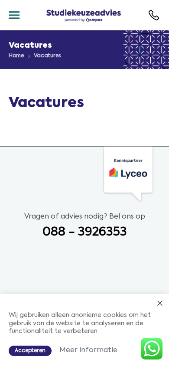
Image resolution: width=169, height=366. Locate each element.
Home (16, 56)
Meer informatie (88, 350)
